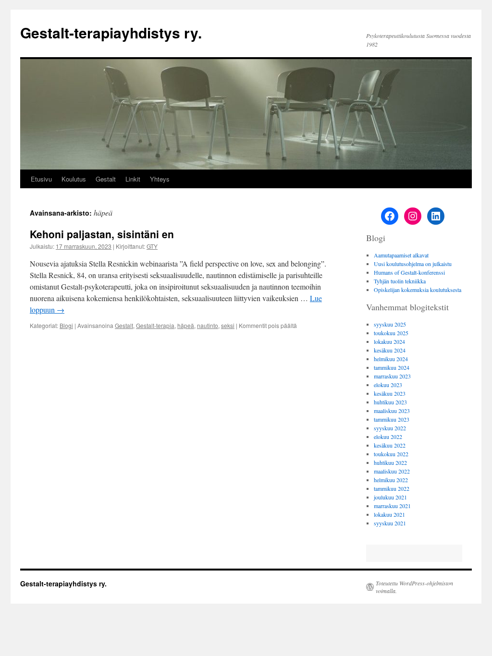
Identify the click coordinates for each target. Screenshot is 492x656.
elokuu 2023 (388, 385)
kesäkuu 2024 (390, 350)
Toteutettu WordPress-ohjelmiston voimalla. (414, 587)
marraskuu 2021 (392, 506)
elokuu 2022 (388, 436)
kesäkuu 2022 (390, 445)
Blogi (66, 325)
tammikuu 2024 (391, 367)
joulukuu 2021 (390, 497)
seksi (227, 325)
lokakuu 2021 (389, 514)
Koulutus (74, 178)
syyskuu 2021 (390, 523)
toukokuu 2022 (391, 454)
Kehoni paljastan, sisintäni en (102, 234)
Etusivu (41, 178)
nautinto (207, 325)
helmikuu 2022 (391, 480)
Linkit (132, 178)
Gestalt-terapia (155, 325)
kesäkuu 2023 (390, 393)
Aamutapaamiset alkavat (401, 255)
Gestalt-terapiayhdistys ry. (111, 32)
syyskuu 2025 (390, 324)
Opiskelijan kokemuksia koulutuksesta (417, 289)
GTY (152, 246)
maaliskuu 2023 (392, 410)
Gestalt (106, 178)
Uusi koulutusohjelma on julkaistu (413, 263)
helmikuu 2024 (391, 359)
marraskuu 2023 (392, 376)
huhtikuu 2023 (390, 402)
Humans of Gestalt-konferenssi (409, 272)
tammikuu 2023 (391, 419)
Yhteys (160, 178)
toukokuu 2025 (391, 333)
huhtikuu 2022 (390, 462)
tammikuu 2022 (391, 488)
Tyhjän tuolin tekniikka (400, 281)
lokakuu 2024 (389, 341)
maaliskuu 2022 (392, 471)
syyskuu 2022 (390, 428)
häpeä (185, 325)
